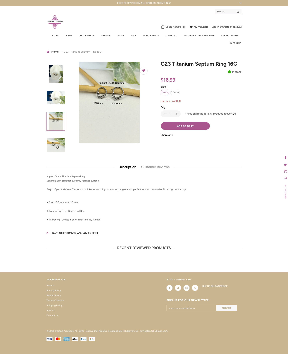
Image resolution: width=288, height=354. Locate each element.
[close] (240, 3)
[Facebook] (169, 288)
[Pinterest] (195, 288)
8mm (165, 92)
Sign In (216, 26)
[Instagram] (187, 288)
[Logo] (54, 21)
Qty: (163, 107)
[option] (109, 102)
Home (55, 51)
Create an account (232, 26)
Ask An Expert (87, 233)
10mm (175, 92)
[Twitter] (178, 288)
